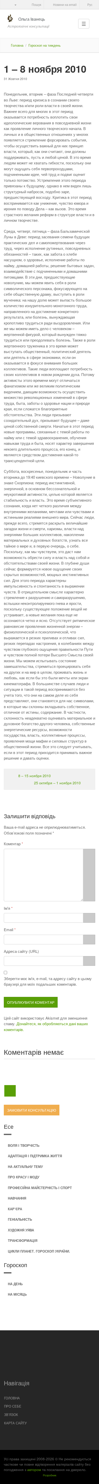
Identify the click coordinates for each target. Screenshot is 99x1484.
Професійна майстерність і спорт (40, 1187)
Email (8, 929)
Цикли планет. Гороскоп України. (39, 1251)
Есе (8, 1126)
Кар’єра (15, 1208)
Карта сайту (15, 1423)
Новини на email (64, 4)
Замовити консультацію (31, 1110)
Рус (89, 4)
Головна (17, 45)
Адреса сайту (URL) (21, 951)
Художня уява (21, 1230)
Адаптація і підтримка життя (35, 1155)
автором (34, 1469)
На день (15, 1283)
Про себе (12, 1406)
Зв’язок (11, 1414)
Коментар (12, 843)
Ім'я (7, 908)
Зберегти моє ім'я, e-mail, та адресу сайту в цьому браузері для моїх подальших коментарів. (48, 981)
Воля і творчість (23, 1145)
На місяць (17, 1294)
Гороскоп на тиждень (44, 45)
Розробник (49, 1475)
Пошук (36, 4)
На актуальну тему (25, 1166)
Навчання (17, 1198)
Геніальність (20, 1219)
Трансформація (22, 1240)
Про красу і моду (23, 1177)
